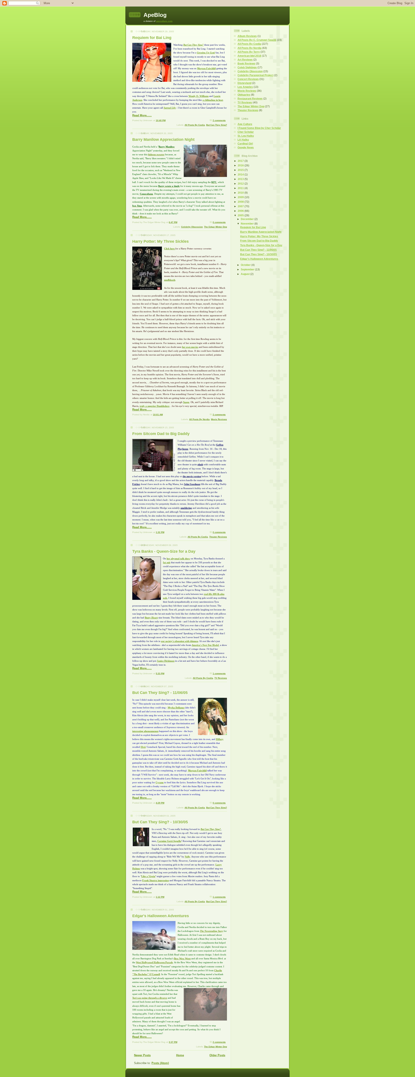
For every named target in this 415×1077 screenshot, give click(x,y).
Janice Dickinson (165, 661)
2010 (241, 192)
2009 (241, 197)
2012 (241, 183)
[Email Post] (226, 120)
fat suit (166, 562)
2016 (241, 165)
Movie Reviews (219, 419)
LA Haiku (243, 139)
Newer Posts (142, 1055)
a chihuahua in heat (213, 100)
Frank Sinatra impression (155, 880)
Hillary (219, 739)
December (247, 219)
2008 (241, 201)
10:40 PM (161, 120)
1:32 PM (160, 532)
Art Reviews (245, 59)
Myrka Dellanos (176, 707)
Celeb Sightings (247, 67)
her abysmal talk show (178, 558)
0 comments (219, 222)
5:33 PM (160, 673)
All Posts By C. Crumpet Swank (257, 40)
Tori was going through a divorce (149, 998)
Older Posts (217, 1055)
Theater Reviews (218, 537)
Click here (169, 248)
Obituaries (244, 94)
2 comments (219, 120)
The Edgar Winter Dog (215, 227)
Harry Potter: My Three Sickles (160, 241)
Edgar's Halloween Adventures (160, 916)
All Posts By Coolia (195, 125)
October (246, 264)
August (245, 274)
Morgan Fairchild (206, 68)
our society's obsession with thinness (179, 641)
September (248, 269)
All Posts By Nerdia (199, 419)
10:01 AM (158, 414)
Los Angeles (245, 86)
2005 (241, 215)
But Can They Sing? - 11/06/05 (160, 692)
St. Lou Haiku (246, 135)
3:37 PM (173, 1042)
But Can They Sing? (216, 125)
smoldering (186, 508)
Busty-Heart (151, 617)
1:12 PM (160, 897)
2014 (241, 174)
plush (200, 464)
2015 (241, 170)
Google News (246, 147)
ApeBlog (155, 15)
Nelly (187, 856)
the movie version (192, 476)
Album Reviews (247, 36)
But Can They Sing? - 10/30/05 (160, 822)
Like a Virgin (148, 876)
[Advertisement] (247, 347)
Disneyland (244, 83)
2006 (241, 210)
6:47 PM (173, 222)
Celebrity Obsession (192, 227)
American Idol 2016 (249, 55)
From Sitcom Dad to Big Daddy (161, 434)
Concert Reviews (248, 79)
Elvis (143, 747)
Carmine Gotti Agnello (169, 841)
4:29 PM (160, 803)
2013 (241, 179)
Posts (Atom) (160, 1063)
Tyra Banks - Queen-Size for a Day (163, 551)
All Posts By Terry (249, 51)
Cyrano (160, 782)
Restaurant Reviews (250, 98)
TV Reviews (220, 678)
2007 (241, 206)
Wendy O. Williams (198, 96)
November (247, 223)
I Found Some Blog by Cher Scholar (259, 128)
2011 (241, 188)
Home (180, 1055)
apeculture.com (164, 21)
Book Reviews (246, 63)
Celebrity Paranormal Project (255, 75)
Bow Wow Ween (182, 958)
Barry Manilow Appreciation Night (163, 139)
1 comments (219, 673)
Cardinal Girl (245, 143)
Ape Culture (245, 124)
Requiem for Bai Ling (151, 37)
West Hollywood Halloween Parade (154, 962)
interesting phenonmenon (145, 731)
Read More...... (142, 115)
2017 (241, 160)
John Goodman (192, 484)
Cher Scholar (246, 131)
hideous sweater (156, 154)
